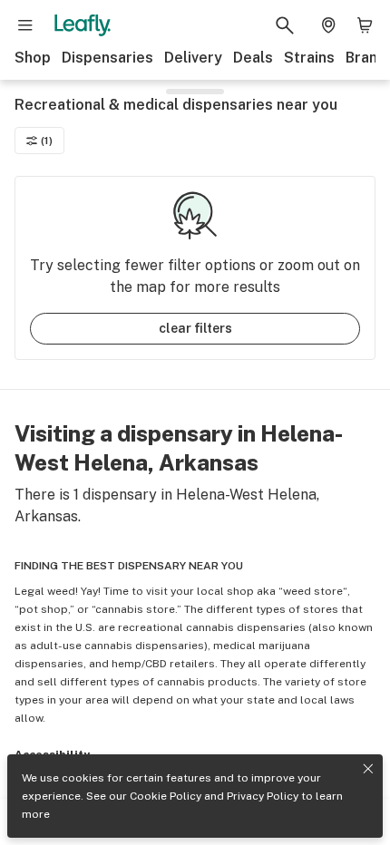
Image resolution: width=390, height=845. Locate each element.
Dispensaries (107, 57)
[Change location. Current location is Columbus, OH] (328, 25)
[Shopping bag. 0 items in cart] (364, 25)
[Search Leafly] (285, 25)
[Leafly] (82, 25)
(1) (47, 140)
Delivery (193, 57)
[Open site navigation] (25, 25)
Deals (253, 57)
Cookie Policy (165, 796)
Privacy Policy (262, 796)
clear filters (195, 328)
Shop (33, 57)
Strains (309, 57)
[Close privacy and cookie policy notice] (368, 769)
